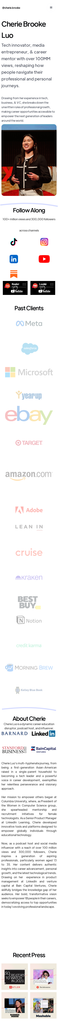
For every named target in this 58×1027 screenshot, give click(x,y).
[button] (51, 7)
